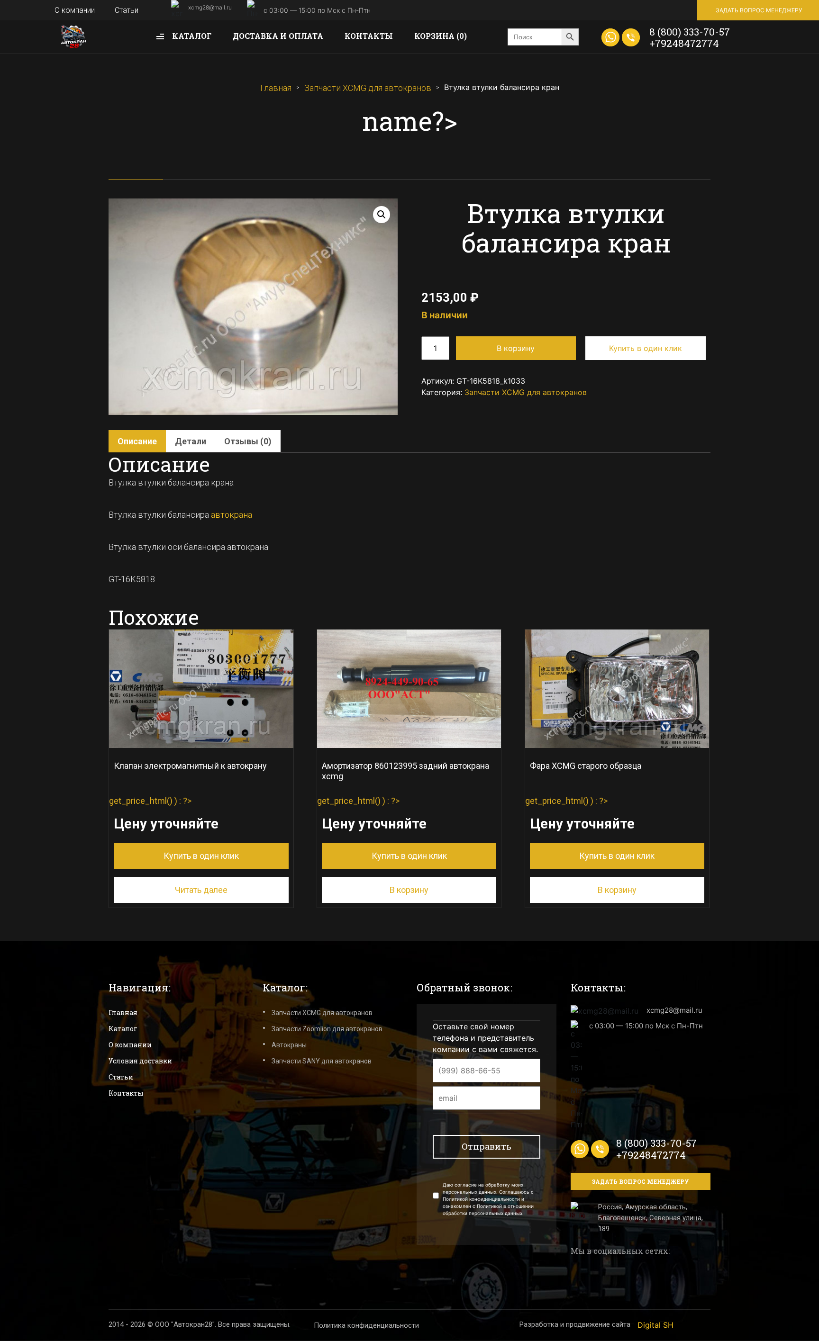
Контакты (369, 36)
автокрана (231, 515)
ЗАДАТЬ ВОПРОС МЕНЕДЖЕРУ (759, 10)
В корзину (516, 348)
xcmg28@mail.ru (210, 7)
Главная (275, 88)
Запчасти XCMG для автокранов (367, 88)
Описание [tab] (137, 441)
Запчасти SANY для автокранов (322, 1061)
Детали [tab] (190, 441)
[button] (381, 214)
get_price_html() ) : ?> (188, 811)
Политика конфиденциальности (366, 1325)
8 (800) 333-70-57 (689, 31)
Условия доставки (140, 1060)
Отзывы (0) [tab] (248, 441)
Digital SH (655, 1325)
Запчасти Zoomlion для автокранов (327, 1029)
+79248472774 (684, 43)
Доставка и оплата (278, 36)
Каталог (190, 36)
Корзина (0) (440, 36)
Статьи (126, 10)
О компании (75, 10)
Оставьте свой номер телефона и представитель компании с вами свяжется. (485, 1038)
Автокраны (289, 1045)
